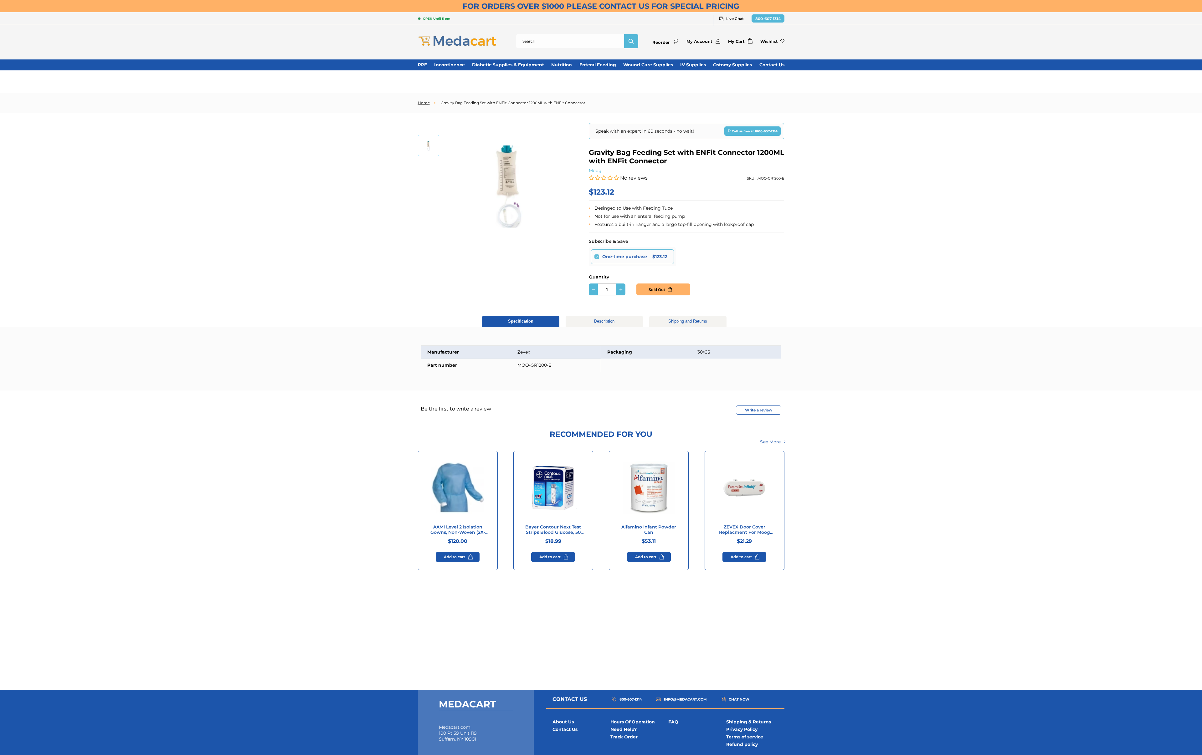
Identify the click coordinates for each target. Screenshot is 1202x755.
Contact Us (771, 65)
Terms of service (744, 737)
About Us (563, 722)
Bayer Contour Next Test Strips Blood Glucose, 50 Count (553, 529)
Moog (595, 170)
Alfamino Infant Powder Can (648, 529)
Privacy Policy (742, 729)
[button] (604, 178)
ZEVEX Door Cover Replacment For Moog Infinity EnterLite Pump (744, 529)
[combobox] (570, 41)
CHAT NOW (739, 699)
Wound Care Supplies (648, 65)
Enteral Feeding (597, 65)
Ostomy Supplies (732, 65)
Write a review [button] (758, 410)
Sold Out (657, 289)
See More (770, 442)
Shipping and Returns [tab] (687, 321)
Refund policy (742, 744)
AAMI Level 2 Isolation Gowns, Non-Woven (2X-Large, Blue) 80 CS (457, 529)
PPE (422, 65)
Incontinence (449, 65)
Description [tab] (604, 321)
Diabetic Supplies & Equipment (508, 65)
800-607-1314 (768, 18)
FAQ (673, 722)
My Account (699, 41)
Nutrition (561, 65)
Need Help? (623, 729)
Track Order (624, 737)
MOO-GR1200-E (771, 178)
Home (424, 102)
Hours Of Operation (632, 722)
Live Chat (735, 18)
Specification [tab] (520, 321)
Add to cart (454, 556)
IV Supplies (693, 65)
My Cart (736, 41)
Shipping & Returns (748, 722)
